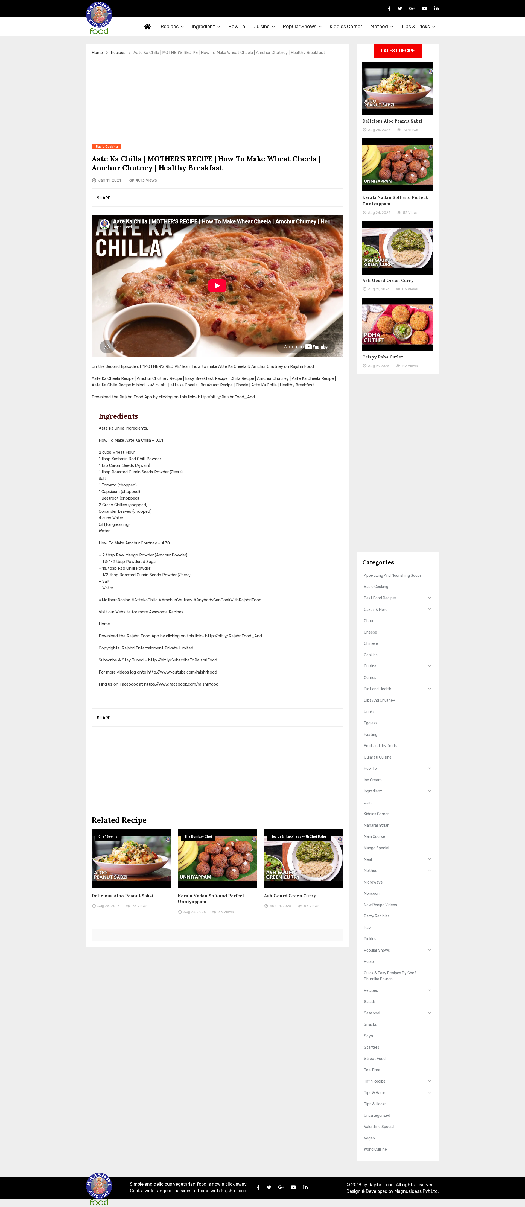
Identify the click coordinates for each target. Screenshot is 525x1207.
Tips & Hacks (375, 1093)
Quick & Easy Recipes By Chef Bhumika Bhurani (390, 976)
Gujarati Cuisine (378, 757)
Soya (368, 1036)
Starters (371, 1047)
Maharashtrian (376, 825)
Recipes (170, 27)
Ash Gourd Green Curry (290, 895)
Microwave (373, 882)
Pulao (369, 961)
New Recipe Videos (380, 905)
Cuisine (261, 27)
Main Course (374, 836)
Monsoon (372, 893)
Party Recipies (377, 916)
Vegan (369, 1138)
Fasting (370, 734)
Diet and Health (377, 689)
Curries (370, 677)
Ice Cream (373, 780)
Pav (367, 927)
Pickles (370, 939)
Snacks (370, 1024)
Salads (370, 1001)
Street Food (375, 1058)
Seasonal (372, 1013)
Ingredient (203, 27)
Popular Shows (299, 27)
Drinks (369, 711)
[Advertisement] (217, 99)
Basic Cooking (376, 586)
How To (236, 27)
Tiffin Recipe (375, 1081)
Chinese (371, 643)
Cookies (371, 655)
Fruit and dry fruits (380, 746)
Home (147, 26)
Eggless (370, 723)
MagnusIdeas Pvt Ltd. (417, 1191)
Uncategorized (377, 1115)
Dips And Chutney (379, 700)
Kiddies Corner (345, 27)
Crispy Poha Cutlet (382, 357)
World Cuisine (375, 1149)
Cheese (370, 632)
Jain (368, 802)
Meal (368, 859)
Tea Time (372, 1070)
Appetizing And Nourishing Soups (393, 575)
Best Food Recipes (380, 598)
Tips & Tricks (415, 27)
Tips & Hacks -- (377, 1104)
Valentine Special (379, 1126)
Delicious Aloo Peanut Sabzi (122, 895)
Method (379, 27)
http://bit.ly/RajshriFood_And (226, 397)
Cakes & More (375, 609)
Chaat (369, 621)
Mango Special (376, 848)
